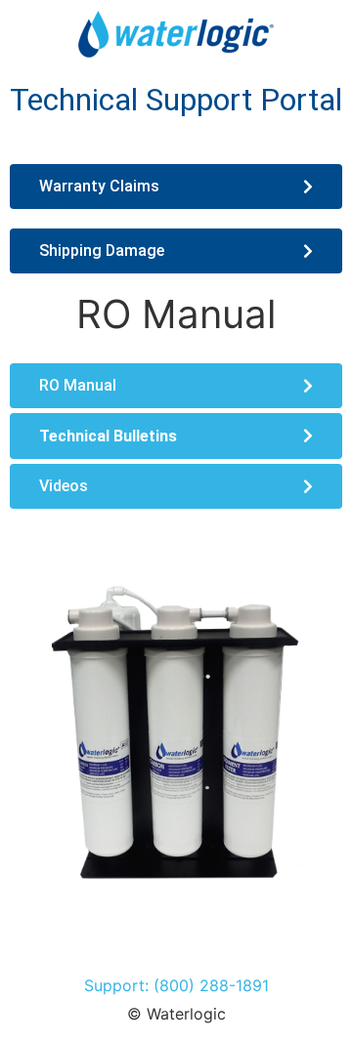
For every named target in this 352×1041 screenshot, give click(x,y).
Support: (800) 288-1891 (176, 985)
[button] (176, 436)
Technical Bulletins (108, 436)
